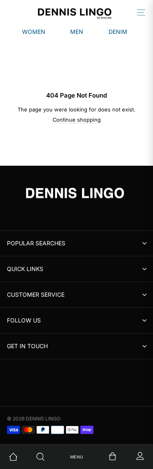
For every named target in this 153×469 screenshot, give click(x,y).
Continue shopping (77, 120)
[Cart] (104, 457)
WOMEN (33, 31)
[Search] (49, 457)
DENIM (118, 31)
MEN (76, 31)
